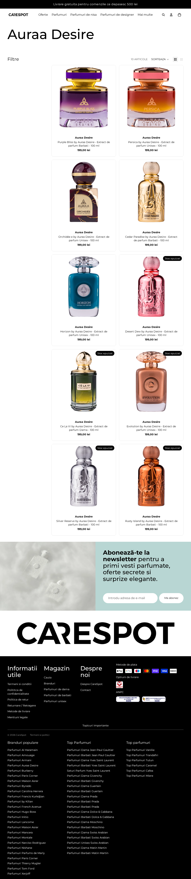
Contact (85, 690)
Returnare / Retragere (21, 705)
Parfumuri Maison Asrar (22, 781)
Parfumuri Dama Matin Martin (87, 847)
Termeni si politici (39, 735)
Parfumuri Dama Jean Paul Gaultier (90, 750)
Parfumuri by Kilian (20, 801)
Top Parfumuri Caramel (141, 765)
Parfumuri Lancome (20, 822)
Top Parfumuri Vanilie (140, 750)
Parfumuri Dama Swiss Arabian (87, 832)
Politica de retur (18, 699)
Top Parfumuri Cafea (139, 770)
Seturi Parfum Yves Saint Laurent (88, 770)
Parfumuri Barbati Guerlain (85, 791)
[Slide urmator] (110, 97)
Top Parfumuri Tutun (140, 760)
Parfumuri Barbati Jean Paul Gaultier (91, 755)
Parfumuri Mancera (20, 832)
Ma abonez (171, 598)
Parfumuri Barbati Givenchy (85, 781)
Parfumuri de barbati (57, 695)
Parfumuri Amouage (21, 755)
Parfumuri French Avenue (24, 806)
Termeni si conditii (19, 684)
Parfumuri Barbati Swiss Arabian (88, 837)
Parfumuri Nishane (19, 847)
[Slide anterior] (57, 97)
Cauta (47, 677)
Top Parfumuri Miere (139, 775)
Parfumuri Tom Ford (20, 868)
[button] (160, 59)
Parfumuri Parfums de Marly (26, 853)
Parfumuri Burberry (20, 770)
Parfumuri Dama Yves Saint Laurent (90, 760)
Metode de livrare (18, 711)
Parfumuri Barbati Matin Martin (87, 853)
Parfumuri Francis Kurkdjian (25, 796)
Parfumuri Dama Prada (82, 796)
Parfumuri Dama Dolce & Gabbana (89, 811)
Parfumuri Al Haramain (22, 750)
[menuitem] (145, 14)
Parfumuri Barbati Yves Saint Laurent (91, 765)
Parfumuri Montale (19, 837)
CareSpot (21, 735)
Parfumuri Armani (19, 760)
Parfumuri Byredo (19, 786)
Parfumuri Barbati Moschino (85, 827)
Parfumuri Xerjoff (18, 873)
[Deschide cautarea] (163, 15)
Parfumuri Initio (17, 817)
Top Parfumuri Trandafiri (142, 755)
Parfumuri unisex (55, 701)
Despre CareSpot (91, 684)
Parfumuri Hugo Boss (21, 811)
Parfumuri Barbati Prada (83, 801)
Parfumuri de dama (56, 689)
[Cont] (171, 15)
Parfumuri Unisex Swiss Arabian (87, 842)
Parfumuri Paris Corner (22, 775)
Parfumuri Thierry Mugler (24, 863)
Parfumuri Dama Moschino (85, 822)
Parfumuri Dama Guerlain (84, 786)
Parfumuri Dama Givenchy (84, 775)
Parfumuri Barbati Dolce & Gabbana (90, 817)
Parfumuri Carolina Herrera (25, 791)
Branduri (49, 683)
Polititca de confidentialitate (18, 691)
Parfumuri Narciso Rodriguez (26, 842)
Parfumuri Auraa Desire (22, 765)
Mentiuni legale (17, 717)
